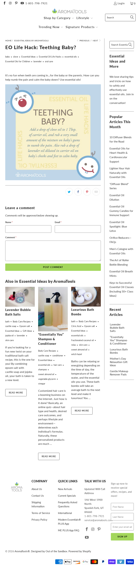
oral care (49, 61)
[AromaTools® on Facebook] (4, 3)
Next (95, 40)
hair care (58, 364)
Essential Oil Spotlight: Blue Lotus (118, 226)
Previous (84, 40)
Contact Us (38, 495)
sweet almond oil (46, 374)
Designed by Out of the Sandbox (49, 551)
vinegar (41, 383)
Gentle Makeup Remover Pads (119, 372)
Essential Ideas (28, 56)
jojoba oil (9, 335)
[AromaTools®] (69, 11)
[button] (59, 18)
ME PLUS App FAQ (68, 530)
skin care (9, 340)
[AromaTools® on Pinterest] (16, 3)
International (65, 512)
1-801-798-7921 (36, 3)
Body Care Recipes (22, 321)
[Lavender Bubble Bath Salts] (20, 297)
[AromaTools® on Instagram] (10, 3)
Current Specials (67, 495)
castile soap (10, 326)
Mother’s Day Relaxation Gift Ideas (118, 362)
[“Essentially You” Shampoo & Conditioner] (53, 309)
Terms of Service (41, 512)
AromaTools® (22, 551)
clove (15, 56)
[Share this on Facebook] (78, 192)
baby (7, 56)
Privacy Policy (39, 519)
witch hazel (76, 354)
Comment (10, 237)
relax (73, 344)
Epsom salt (24, 326)
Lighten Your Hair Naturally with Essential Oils (120, 173)
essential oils (71, 56)
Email (58, 222)
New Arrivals (65, 489)
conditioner (57, 355)
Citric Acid (76, 326)
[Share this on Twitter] (69, 192)
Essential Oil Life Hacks (50, 56)
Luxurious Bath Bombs (119, 351)
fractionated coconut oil (82, 340)
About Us (37, 489)
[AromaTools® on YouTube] (22, 3)
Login (121, 3)
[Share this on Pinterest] (87, 192)
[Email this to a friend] (96, 192)
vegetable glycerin (47, 379)
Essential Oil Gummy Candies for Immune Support (121, 211)
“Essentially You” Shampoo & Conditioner (51, 339)
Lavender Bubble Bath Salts (117, 327)
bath (7, 321)
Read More (16, 392)
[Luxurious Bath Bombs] (86, 297)
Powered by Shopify (79, 551)
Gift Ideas (27, 330)
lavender (37, 61)
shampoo (42, 369)
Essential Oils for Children (17, 61)
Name (9, 222)
